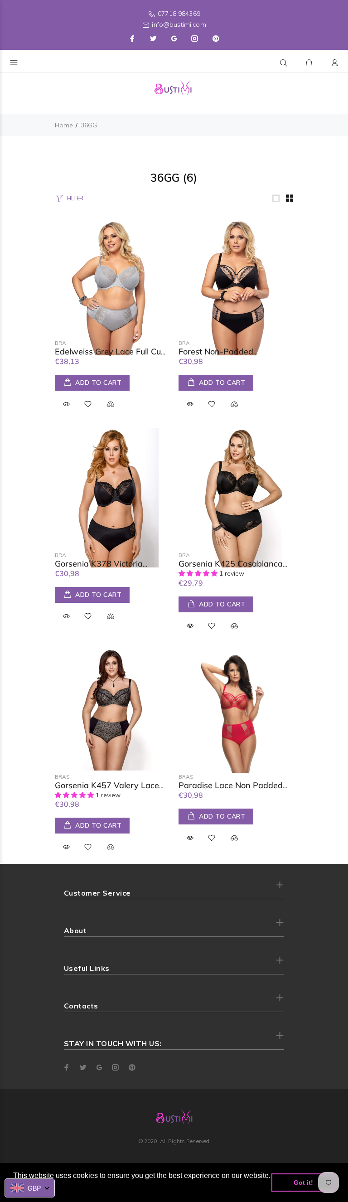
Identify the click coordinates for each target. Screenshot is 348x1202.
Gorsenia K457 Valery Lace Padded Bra (107, 790)
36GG (89, 125)
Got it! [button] (303, 1182)
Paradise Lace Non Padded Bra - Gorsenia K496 (231, 790)
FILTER (75, 198)
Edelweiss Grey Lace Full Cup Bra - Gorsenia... (110, 356)
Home (64, 125)
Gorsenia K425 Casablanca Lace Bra (231, 568)
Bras (62, 342)
